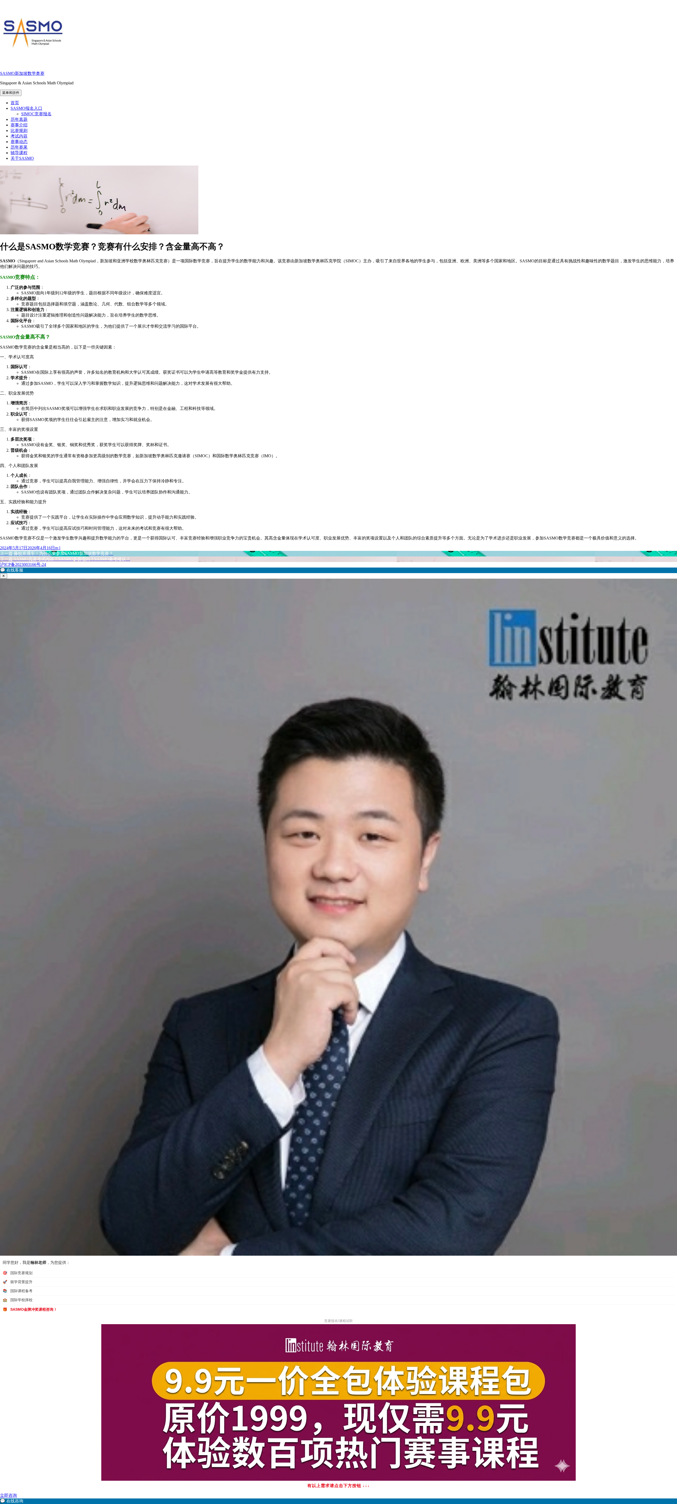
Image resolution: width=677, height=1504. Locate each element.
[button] (338, 570)
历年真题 (19, 119)
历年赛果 (19, 147)
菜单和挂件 (10, 93)
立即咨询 (8, 1495)
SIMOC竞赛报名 (36, 114)
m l (57, 548)
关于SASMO (22, 158)
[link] (338, 1501)
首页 (15, 102)
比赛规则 (19, 130)
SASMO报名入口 (26, 108)
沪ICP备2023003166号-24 (23, 564)
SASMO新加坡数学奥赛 (22, 73)
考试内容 (19, 136)
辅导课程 (19, 152)
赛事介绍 (19, 125)
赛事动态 (19, 141)
